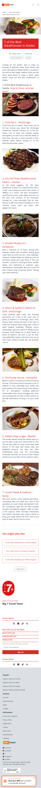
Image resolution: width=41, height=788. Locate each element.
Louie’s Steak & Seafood (18, 492)
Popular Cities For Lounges (11, 686)
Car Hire (5, 697)
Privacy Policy (7, 720)
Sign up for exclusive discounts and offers (15, 644)
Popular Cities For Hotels (11, 682)
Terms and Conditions (10, 716)
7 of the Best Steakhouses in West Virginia (20, 560)
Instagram (7, 756)
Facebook (7, 751)
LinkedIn (7, 759)
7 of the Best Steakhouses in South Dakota (20, 542)
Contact (5, 727)
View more (20, 569)
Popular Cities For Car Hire (11, 679)
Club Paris (10, 122)
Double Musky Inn (15, 243)
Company (6, 738)
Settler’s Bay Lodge (15, 436)
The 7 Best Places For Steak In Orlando (20, 551)
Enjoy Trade (7, 731)
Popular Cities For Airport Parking (14, 690)
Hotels (5, 705)
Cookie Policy (7, 724)
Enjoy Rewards (8, 735)
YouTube (8, 748)
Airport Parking (8, 701)
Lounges (5, 708)
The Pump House (14, 377)
